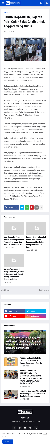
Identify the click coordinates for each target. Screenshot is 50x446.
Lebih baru (6, 290)
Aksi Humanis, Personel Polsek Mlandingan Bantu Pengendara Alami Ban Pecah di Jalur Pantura (14, 241)
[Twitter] (22, 207)
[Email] (36, 207)
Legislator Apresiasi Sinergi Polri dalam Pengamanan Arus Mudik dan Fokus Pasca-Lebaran (33, 393)
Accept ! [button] (8, 441)
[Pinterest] (32, 207)
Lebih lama (43, 290)
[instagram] (30, 428)
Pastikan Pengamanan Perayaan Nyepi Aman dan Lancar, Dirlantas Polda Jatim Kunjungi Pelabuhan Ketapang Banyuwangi (23, 342)
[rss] (36, 428)
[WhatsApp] (27, 207)
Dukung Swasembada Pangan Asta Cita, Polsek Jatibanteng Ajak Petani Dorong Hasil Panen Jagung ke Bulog (14, 274)
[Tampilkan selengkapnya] (41, 207)
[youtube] (25, 428)
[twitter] (20, 428)
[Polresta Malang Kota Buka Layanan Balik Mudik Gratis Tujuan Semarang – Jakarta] (11, 361)
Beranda (7, 12)
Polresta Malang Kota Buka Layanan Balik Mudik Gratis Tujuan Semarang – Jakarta (31, 360)
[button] (3, 3)
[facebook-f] (14, 428)
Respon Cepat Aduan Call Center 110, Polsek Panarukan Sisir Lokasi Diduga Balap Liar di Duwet (36, 242)
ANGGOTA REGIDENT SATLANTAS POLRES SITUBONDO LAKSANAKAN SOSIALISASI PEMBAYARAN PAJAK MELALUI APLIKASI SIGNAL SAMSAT (31, 377)
